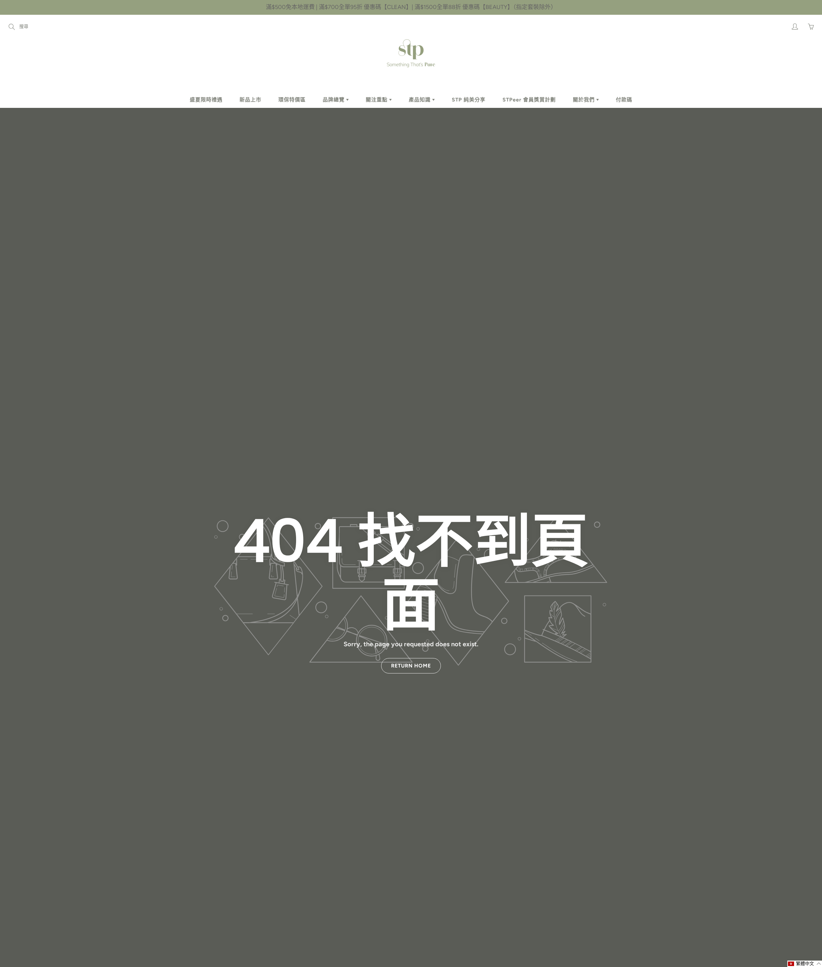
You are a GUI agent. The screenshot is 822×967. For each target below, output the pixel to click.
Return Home (411, 666)
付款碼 (624, 100)
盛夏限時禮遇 (206, 100)
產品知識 (420, 100)
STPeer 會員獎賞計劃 (529, 100)
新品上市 (250, 100)
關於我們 (584, 100)
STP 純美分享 (468, 100)
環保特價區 (292, 100)
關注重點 (377, 100)
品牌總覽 (334, 100)
